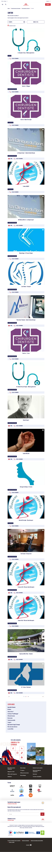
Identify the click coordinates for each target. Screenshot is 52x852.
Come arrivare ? (11, 711)
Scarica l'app (11, 820)
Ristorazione (10, 718)
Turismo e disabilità (37, 776)
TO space (22, 770)
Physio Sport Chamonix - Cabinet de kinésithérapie (26, 320)
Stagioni (47, 1)
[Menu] (2, 4)
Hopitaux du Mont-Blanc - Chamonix (26, 654)
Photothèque (23, 775)
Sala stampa (22, 767)
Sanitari (32, 8)
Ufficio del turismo (11, 716)
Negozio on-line (11, 771)
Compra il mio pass (12, 803)
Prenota (47, 4)
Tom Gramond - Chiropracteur (26, 553)
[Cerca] (5, 4)
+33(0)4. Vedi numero (14, 58)
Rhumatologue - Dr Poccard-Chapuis (26, 253)
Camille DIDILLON (26, 453)
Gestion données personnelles (37, 840)
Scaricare (35, 774)
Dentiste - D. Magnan (26, 86)
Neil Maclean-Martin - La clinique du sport (26, 220)
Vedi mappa (10, 22)
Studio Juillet (11, 842)
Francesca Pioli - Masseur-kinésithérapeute (26, 587)
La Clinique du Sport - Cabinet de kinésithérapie (26, 153)
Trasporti (9, 722)
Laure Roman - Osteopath (26, 286)
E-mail (11, 158)
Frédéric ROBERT (26, 186)
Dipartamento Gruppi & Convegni (14, 724)
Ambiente (10, 776)
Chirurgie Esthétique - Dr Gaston (26, 487)
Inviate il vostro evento (37, 767)
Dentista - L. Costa (26, 353)
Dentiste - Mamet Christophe (26, 119)
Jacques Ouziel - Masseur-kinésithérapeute (26, 620)
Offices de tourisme (24, 772)
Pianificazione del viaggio (15, 8)
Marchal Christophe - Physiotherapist (26, 520)
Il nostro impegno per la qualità (14, 840)
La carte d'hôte (10, 729)
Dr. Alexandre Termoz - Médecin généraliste (26, 53)
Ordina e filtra (35, 22)
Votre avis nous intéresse (12, 727)
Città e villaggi (3, 1)
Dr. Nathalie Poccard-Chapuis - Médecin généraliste (26, 386)
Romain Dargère (26, 420)
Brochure (9, 709)
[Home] (26, 4)
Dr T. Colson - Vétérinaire (26, 687)
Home (9, 8)
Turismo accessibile (11, 720)
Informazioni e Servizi (26, 8)
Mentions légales (25, 840)
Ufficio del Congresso (12, 774)
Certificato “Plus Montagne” (13, 714)
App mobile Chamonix (11, 707)
